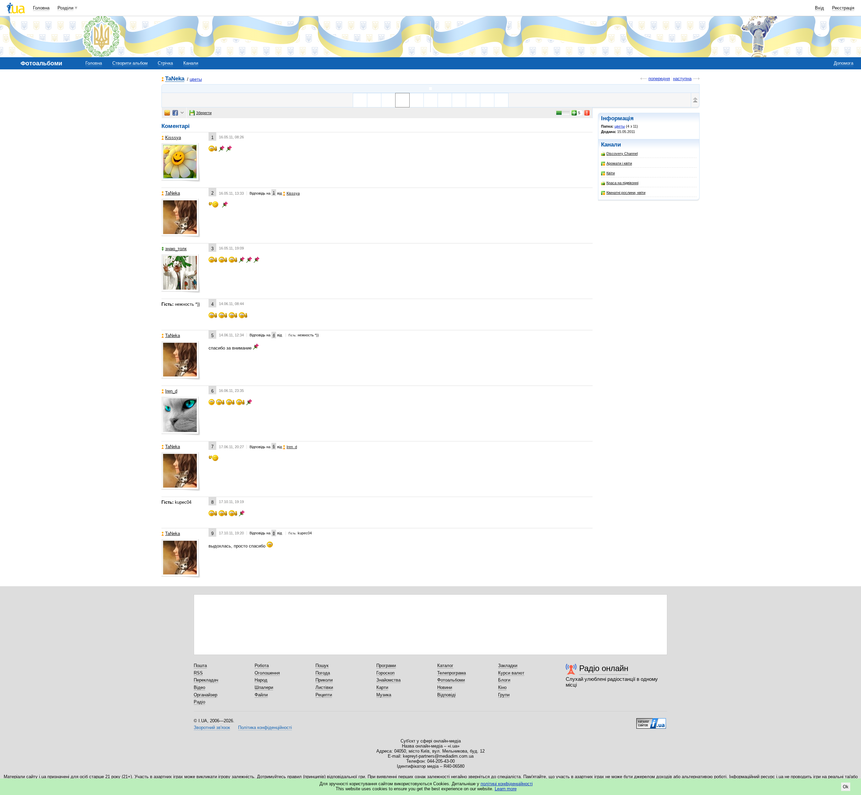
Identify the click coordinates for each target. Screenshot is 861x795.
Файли (261, 694)
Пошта (200, 665)
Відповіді (446, 694)
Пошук (322, 665)
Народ (261, 680)
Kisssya (173, 137)
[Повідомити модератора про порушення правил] (587, 112)
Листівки (324, 687)
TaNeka (174, 79)
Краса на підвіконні (622, 183)
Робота (262, 665)
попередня (659, 78)
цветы (196, 79)
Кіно (502, 687)
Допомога (843, 63)
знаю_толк (176, 248)
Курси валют (511, 672)
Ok (846, 786)
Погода (322, 672)
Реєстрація (843, 7)
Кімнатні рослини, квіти (625, 193)
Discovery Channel (622, 154)
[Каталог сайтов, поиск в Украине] (651, 721)
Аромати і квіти (619, 163)
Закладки (507, 665)
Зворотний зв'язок (212, 727)
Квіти (610, 173)
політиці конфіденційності (507, 783)
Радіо (199, 701)
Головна (41, 7)
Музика (383, 694)
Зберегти (204, 113)
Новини (444, 687)
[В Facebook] (175, 112)
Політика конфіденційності (265, 727)
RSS (198, 672)
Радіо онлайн (603, 668)
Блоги (504, 680)
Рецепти (323, 694)
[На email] (167, 112)
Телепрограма (451, 672)
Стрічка (165, 63)
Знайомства (388, 680)
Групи (504, 694)
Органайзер (205, 694)
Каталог (445, 665)
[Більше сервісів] (182, 112)
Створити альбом (130, 63)
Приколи (324, 680)
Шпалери (264, 687)
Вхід (819, 7)
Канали (190, 63)
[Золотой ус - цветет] (388, 100)
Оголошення (267, 672)
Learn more (506, 788)
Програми (386, 665)
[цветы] (430, 88)
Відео (199, 687)
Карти (382, 687)
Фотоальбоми (451, 680)
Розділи (65, 7)
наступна (682, 78)
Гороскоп (385, 672)
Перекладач (206, 680)
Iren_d (171, 391)
